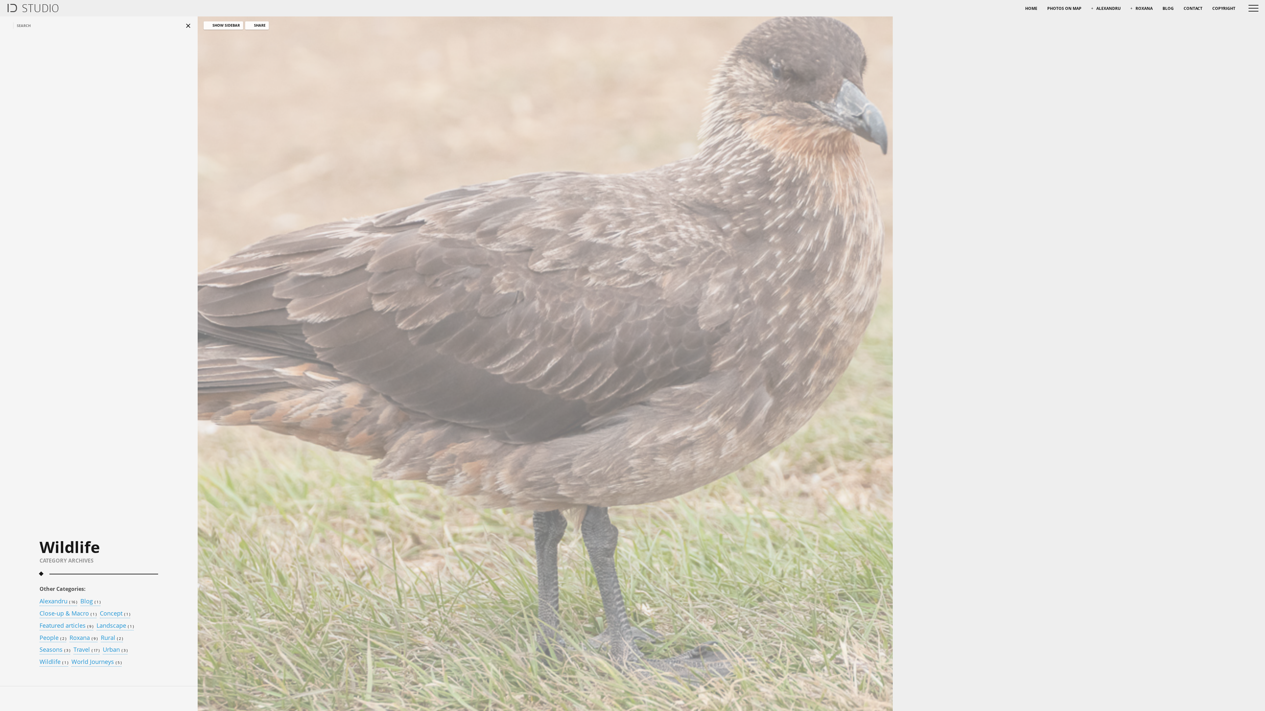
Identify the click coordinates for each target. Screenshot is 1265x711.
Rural (112, 638)
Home (1031, 8)
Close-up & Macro (68, 613)
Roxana (1144, 8)
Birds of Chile (344, 636)
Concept (115, 613)
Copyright (1223, 8)
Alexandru (1108, 8)
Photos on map (1064, 8)
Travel (86, 649)
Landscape (115, 625)
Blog (1168, 8)
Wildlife (54, 662)
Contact (1193, 8)
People (53, 638)
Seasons (55, 649)
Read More (323, 677)
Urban (115, 649)
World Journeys (96, 662)
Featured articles (66, 625)
